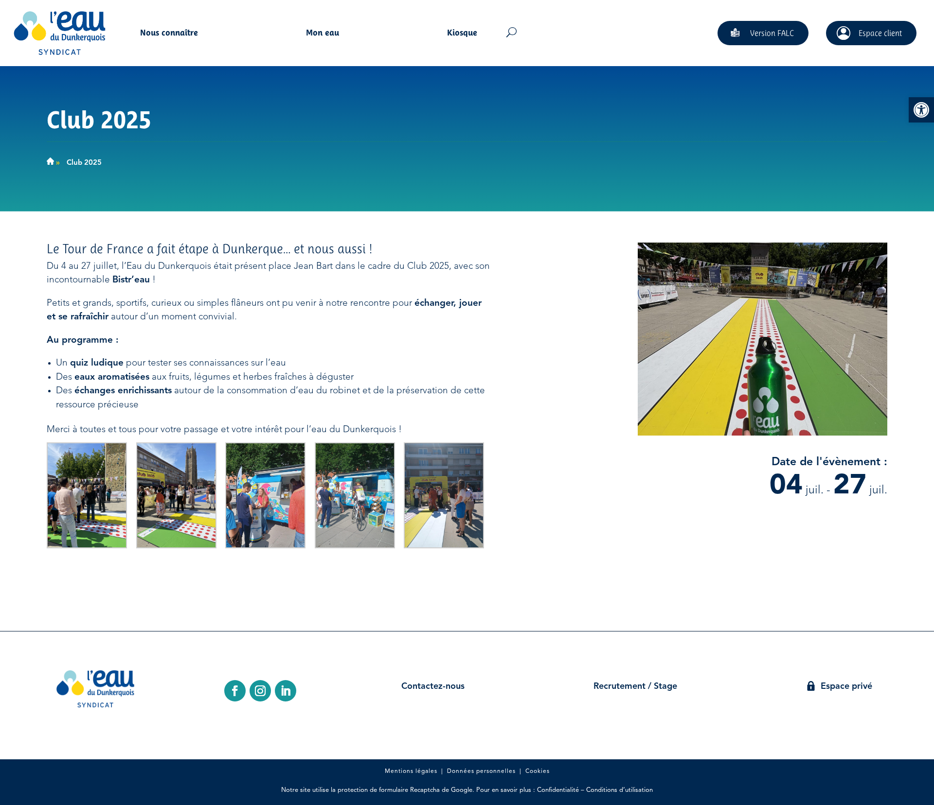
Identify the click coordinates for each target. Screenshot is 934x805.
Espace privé (846, 686)
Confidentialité (558, 790)
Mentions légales (411, 771)
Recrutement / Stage (635, 686)
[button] (921, 109)
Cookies (537, 771)
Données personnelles (481, 771)
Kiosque (462, 33)
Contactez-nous (433, 686)
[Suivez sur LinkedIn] (285, 690)
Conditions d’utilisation (619, 790)
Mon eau (322, 33)
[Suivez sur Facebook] (235, 690)
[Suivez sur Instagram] (260, 690)
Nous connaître (169, 33)
